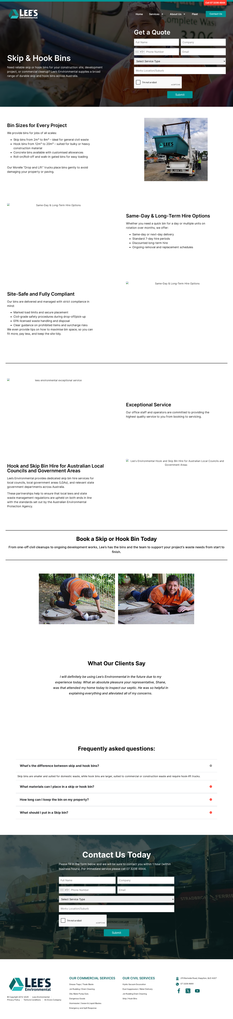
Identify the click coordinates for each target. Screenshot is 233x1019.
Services (154, 14)
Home (139, 14)
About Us (175, 14)
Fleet (195, 14)
